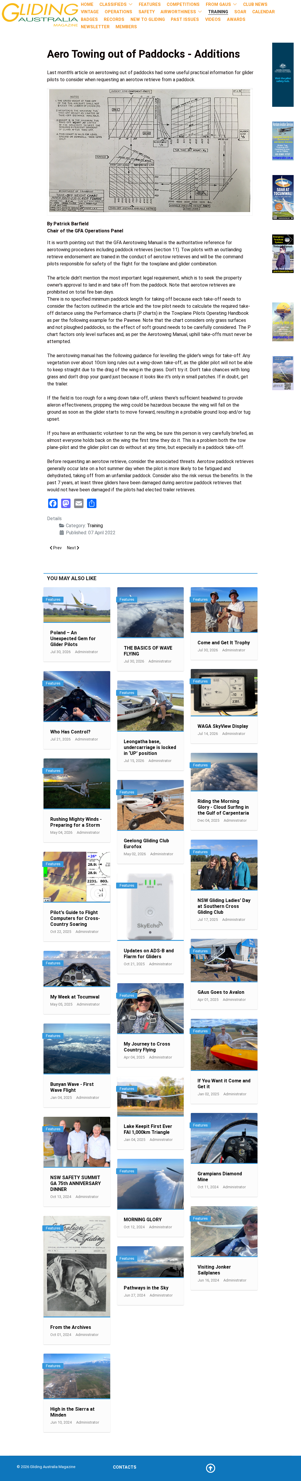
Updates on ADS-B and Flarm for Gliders (149, 953)
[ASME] (283, 372)
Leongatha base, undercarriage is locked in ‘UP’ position (150, 747)
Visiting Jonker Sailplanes (214, 1270)
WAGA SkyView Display (223, 726)
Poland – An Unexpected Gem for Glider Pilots (73, 638)
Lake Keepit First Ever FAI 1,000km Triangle (148, 1129)
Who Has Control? (70, 732)
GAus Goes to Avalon (221, 992)
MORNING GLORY (143, 1219)
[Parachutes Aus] (283, 253)
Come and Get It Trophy (224, 642)
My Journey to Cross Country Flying (147, 1047)
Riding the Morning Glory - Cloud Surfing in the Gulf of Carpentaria (223, 807)
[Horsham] (283, 140)
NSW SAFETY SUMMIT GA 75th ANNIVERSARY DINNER (75, 1183)
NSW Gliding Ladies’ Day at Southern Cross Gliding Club (224, 906)
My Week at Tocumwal (74, 997)
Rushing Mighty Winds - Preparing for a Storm (76, 822)
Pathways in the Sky (146, 1288)
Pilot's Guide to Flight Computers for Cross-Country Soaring (75, 918)
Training (95, 525)
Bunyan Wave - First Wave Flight (72, 1087)
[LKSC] (283, 321)
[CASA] (283, 74)
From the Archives (70, 1327)
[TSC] (283, 197)
